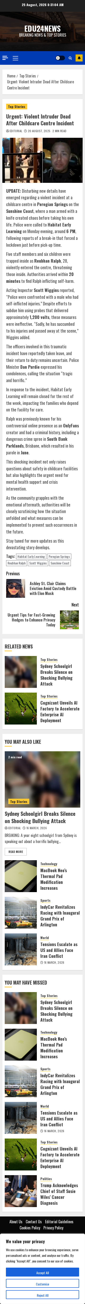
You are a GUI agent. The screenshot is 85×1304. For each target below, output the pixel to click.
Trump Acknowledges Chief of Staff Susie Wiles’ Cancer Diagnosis (59, 1194)
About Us (15, 1221)
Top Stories (16, 106)
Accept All (42, 1272)
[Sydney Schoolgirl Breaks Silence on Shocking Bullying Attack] (21, 672)
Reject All (42, 1295)
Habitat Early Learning (31, 556)
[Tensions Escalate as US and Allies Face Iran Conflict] (21, 949)
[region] (42, 1269)
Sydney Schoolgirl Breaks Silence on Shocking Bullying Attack (56, 675)
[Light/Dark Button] (60, 58)
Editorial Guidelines (59, 1221)
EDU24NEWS (42, 28)
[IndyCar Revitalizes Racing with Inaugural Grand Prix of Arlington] (21, 913)
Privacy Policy (53, 1228)
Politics (46, 1178)
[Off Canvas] (5, 58)
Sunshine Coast (60, 562)
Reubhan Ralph (17, 562)
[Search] (70, 58)
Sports (45, 900)
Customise (42, 1283)
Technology (48, 863)
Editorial (16, 131)
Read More (15, 852)
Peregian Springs (59, 556)
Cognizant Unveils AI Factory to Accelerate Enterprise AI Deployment (60, 712)
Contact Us (34, 1221)
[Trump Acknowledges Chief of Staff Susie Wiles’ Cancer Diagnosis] (21, 1191)
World (44, 937)
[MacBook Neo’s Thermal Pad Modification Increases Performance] (21, 876)
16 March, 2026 (36, 828)
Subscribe (79, 57)
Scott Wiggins (38, 562)
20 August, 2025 (39, 131)
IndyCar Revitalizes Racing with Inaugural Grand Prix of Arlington (60, 916)
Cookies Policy (30, 1228)
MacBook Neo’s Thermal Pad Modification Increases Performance (53, 882)
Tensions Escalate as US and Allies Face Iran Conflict (58, 950)
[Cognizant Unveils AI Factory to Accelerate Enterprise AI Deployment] (21, 709)
